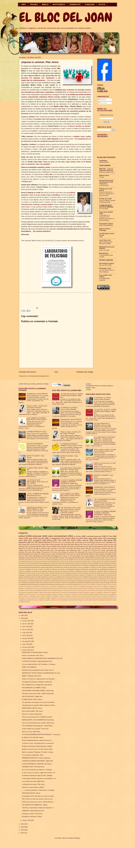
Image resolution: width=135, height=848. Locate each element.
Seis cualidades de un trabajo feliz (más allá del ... (37, 684)
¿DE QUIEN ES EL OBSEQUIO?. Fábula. (35, 805)
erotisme (68, 594)
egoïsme (71, 561)
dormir (71, 586)
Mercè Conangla (67, 548)
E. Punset (84, 550)
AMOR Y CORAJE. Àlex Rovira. (32, 676)
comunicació (34, 544)
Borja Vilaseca (75, 544)
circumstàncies (54, 561)
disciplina (60, 586)
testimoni (95, 599)
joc (114, 577)
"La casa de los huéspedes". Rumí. (33, 755)
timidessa (102, 599)
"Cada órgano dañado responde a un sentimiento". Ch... (39, 778)
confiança (104, 548)
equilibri (82, 586)
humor (104, 573)
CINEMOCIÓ (75, 4)
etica (100, 586)
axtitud (80, 592)
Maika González (29, 577)
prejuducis (55, 575)
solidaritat (68, 542)
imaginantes (73, 550)
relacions (40, 538)
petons (99, 598)
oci (71, 598)
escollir (92, 573)
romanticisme (113, 588)
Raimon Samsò (32, 559)
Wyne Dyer (87, 584)
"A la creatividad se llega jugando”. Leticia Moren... (38, 725)
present (82, 546)
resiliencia (84, 563)
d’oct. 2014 (26, 626)
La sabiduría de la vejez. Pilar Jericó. (33, 784)
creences (85, 540)
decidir (20, 571)
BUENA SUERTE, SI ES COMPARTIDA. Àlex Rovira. (38, 720)
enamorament (100, 552)
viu (95, 575)
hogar (38, 596)
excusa (65, 582)
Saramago (29, 592)
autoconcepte (80, 581)
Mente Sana (39, 581)
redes (30, 561)
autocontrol (64, 592)
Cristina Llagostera (89, 556)
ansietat (38, 577)
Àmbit (65, 544)
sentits (31, 590)
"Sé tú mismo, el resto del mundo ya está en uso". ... (38, 799)
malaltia (21, 550)
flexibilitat (87, 582)
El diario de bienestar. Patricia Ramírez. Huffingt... (37, 746)
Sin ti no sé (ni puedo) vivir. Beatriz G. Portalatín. (37, 769)
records (71, 571)
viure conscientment (57, 536)
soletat (36, 554)
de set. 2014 (26, 629)
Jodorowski (22, 559)
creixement (113, 563)
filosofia (50, 565)
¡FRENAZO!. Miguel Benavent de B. (33, 810)
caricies (51, 577)
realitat (47, 569)
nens (76, 559)
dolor (81, 573)
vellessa (112, 571)
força (91, 577)
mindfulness (112, 596)
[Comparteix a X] (26, 311)
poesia (64, 571)
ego (112, 548)
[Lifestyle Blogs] (66, 385)
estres (95, 586)
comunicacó (43, 586)
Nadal (111, 556)
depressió (28, 567)
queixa (79, 565)
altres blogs (88, 538)
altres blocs (81, 558)
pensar (58, 588)
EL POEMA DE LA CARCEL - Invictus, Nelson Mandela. (69, 408)
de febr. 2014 (26, 650)
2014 (22, 618)
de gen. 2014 (26, 820)
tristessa (44, 561)
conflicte (108, 565)
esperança (36, 571)
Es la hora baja (103, 208)
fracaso (107, 594)
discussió (91, 558)
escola (99, 567)
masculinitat (69, 559)
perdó (63, 588)
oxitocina (82, 598)
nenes (27, 598)
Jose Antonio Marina (43, 573)
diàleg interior (112, 554)
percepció (101, 554)
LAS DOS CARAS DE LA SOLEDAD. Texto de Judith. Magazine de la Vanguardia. (102, 425)
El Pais (80, 584)
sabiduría (64, 599)
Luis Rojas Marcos (90, 590)
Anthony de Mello (109, 558)
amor (30, 538)
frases (100, 538)
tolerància (108, 599)
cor (49, 586)
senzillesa (92, 571)
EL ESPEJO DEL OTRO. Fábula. (32, 699)
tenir (49, 590)
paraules (55, 579)
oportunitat (47, 588)
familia (49, 559)
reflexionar (86, 565)
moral (41, 588)
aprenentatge (43, 563)
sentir (50, 567)
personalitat (70, 588)
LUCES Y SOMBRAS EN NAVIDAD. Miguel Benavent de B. (38, 494)
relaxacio (60, 584)
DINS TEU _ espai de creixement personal (106, 169)
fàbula (20, 596)
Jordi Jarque (72, 567)
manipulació (29, 588)
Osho (105, 590)
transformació (98, 546)
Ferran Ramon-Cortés (101, 544)
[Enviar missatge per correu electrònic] (36, 308)
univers (114, 599)
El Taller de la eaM (105, 199)
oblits (29, 584)
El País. (74, 590)
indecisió (114, 582)
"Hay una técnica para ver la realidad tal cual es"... (37, 717)
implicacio (57, 565)
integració (68, 596)
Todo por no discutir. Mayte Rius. (32, 714)
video (25, 540)
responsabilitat (104, 588)
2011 (22, 830)
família (97, 594)
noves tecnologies (45, 575)
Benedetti (101, 575)
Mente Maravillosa (24, 554)
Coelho (30, 556)
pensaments (98, 561)
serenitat (61, 569)
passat (53, 588)
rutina (85, 579)
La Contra (77, 536)
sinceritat (56, 567)
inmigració (55, 596)
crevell (32, 594)
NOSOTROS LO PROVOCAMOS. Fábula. (35, 652)
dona (66, 586)
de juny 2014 (26, 638)
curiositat (22, 582)
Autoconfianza (67, 590)
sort (69, 584)
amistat (24, 544)
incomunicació (69, 563)
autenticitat (101, 565)
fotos (96, 577)
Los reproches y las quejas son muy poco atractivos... (39, 702)
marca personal (87, 596)
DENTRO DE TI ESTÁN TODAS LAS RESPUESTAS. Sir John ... (42, 673)
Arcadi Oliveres (23, 581)
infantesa (56, 559)
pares (99, 558)
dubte (37, 582)
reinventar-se (54, 548)
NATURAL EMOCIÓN (106, 260)
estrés (49, 556)
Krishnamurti (81, 590)
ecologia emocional (67, 552)
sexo (61, 575)
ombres (76, 598)
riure (91, 563)
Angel (100, 237)
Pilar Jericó (58, 542)
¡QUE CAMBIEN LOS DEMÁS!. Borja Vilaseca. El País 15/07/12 (37, 418)
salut (29, 552)
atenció (45, 577)
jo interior (21, 569)
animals (63, 581)
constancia (104, 581)
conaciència (106, 592)
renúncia (58, 599)
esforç (39, 558)
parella (110, 540)
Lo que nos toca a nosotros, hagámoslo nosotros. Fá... (39, 772)
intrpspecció (21, 588)
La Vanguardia (54, 538)
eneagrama (28, 571)
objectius (92, 554)
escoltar (60, 563)
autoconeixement (106, 559)
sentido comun (23, 590)
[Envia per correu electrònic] (22, 311)
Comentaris (103, 103)
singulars (106, 561)
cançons (52, 563)
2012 (22, 827)
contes (21, 538)
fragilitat (113, 594)
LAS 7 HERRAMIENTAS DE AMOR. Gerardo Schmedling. (105, 500)
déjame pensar (104, 175)
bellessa (99, 584)
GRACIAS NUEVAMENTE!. (35, 444)
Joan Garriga (104, 563)
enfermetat (80, 552)
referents (41, 599)
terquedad (54, 590)
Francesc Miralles (51, 546)
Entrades (103, 99)
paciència (57, 571)
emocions (37, 536)
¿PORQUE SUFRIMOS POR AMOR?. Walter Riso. (37, 761)
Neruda (47, 581)
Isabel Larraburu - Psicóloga (105, 229)
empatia (31, 558)
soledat (99, 571)
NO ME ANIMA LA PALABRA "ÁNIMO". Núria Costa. (38, 690)
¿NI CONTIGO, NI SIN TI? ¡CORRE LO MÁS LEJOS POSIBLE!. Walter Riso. (71, 395)
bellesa (93, 584)
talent (44, 590)
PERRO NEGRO (104, 162)
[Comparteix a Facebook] (28, 311)
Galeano (78, 569)
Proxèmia (22, 592)
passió (41, 569)
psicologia (72, 565)
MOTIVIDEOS (59, 4)
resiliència (78, 571)
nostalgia (41, 598)
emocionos (36, 565)
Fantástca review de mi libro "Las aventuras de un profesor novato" (106, 193)
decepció (48, 594)
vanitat (21, 601)
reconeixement (52, 584)
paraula (88, 598)
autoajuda (71, 558)
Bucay (31, 548)
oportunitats (76, 556)
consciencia (98, 540)
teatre (90, 599)
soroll (85, 599)
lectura (79, 596)
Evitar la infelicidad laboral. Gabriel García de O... (37, 740)
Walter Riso (112, 542)
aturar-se (66, 556)
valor (107, 579)
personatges (111, 538)
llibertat (78, 561)
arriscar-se (42, 559)
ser (65, 584)
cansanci (114, 584)
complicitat (98, 592)
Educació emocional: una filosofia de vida (106, 181)
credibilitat (21, 594)
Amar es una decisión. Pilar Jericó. (33, 655)
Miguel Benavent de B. (98, 542)
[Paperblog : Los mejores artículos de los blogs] (57, 385)
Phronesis (94, 550)
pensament (56, 544)
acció (79, 567)
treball (96, 563)
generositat (95, 582)
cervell (77, 542)
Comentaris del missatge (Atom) (39, 376)
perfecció (62, 579)
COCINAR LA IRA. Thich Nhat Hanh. (33, 766)
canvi (59, 540)
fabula (34, 567)
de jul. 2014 (26, 635)
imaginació (112, 567)
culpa (114, 559)
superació (22, 546)
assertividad (71, 581)
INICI (23, 4)
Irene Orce (86, 544)
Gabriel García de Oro (92, 559)
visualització (22, 573)
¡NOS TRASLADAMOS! (106, 225)
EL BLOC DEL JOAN (65, 17)
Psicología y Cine (105, 268)
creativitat (63, 546)
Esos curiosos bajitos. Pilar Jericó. (32, 711)
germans (26, 596)
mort (37, 579)
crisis (38, 594)
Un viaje (101, 177)
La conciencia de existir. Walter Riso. (33, 781)
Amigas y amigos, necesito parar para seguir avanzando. (37, 406)
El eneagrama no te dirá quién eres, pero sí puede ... (38, 796)
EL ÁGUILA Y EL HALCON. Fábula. (33, 737)
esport (43, 571)
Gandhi (108, 575)
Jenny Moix (109, 546)
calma (104, 584)
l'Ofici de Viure (22, 579)
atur (63, 558)
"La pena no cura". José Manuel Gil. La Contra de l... (38, 743)
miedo (105, 596)
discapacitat (30, 582)
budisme (86, 592)
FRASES (34, 4)
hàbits (105, 586)
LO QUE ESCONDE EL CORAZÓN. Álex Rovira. (37, 764)
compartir (93, 567)
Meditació (93, 565)
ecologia (37, 552)
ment (100, 596)
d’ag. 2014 (25, 632)
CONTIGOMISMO (104, 165)
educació (85, 542)
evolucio (58, 582)
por (112, 544)
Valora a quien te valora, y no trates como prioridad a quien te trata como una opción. (105, 451)
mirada (85, 561)
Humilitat (31, 581)
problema (85, 588)
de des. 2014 (26, 621)
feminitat (43, 565)
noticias (61, 598)
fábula (105, 567)
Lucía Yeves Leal (105, 240)
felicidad (80, 582)
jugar (74, 596)
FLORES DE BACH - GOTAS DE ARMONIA (106, 206)
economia (44, 582)
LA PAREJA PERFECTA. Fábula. (37, 431)
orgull (42, 579)
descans (54, 586)
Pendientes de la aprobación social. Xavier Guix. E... (38, 670)
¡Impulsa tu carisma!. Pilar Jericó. (32, 813)
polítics (43, 584)
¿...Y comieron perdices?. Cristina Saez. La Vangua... (38, 790)
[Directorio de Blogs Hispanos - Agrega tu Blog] (101, 387)
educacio (51, 582)
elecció (76, 586)
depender (68, 573)
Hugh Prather (45, 544)
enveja (75, 577)
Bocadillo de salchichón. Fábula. (32, 816)
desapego (23, 565)
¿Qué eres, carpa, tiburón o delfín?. (33, 787)
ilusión (102, 582)
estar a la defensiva (83, 594)
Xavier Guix (73, 546)
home (43, 596)
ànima (26, 601)
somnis (111, 552)
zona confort (64, 567)
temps (52, 550)
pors (23, 556)
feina (102, 594)
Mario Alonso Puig (82, 548)
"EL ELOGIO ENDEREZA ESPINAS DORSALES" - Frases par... (41, 734)
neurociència (34, 598)
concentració (95, 581)
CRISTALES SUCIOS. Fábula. (31, 793)
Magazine (57, 556)
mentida (50, 571)
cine (77, 538)
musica (35, 569)
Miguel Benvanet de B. (57, 573)
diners (75, 573)
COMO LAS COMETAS (29, 667)
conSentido (103, 160)
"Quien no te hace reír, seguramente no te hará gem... (39, 679)
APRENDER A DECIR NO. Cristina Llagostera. (36, 758)
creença (27, 594)
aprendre (34, 563)
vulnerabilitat (69, 569)
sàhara (105, 571)
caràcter (92, 592)
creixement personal (93, 536)
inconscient (111, 573)
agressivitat (94, 569)
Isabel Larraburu (46, 554)
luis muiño (64, 565)
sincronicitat (100, 579)
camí (109, 584)
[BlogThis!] (24, 311)
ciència (55, 552)
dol (64, 577)
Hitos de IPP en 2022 (105, 265)
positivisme (30, 599)
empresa (69, 577)
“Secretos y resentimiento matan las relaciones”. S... (38, 807)
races (36, 599)
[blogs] (88, 389)
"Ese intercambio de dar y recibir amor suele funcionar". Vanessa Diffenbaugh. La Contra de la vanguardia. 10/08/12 (70, 510)
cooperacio (112, 569)
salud (70, 599)
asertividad (58, 554)
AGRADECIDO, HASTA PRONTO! (37, 394)
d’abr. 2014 (26, 644)
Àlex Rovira (71, 540)
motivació (22, 552)
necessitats (21, 598)
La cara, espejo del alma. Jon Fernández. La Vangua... (39, 664)
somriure (74, 575)
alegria (41, 592)
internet (45, 567)
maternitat (35, 575)
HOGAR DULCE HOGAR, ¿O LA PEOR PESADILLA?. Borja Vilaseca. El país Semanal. (37, 509)
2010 (22, 833)
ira (62, 559)
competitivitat (102, 569)
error (80, 577)
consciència (31, 546)
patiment (47, 552)
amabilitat (85, 567)
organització (36, 584)
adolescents (39, 556)
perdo (77, 563)
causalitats (58, 577)
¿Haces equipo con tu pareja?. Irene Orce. (35, 728)
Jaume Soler (31, 550)
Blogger (77, 838)
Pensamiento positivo (106, 263)
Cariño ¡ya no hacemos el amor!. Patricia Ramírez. (38, 802)
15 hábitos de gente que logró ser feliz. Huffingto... (38, 775)
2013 (22, 824)
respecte (37, 561)
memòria (95, 596)
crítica (22, 567)
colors (21, 586)
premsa (68, 538)
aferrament (42, 550)
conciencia (63, 561)
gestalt (98, 573)
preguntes (70, 579)
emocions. (61, 594)
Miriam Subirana (41, 548)
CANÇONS (89, 4)
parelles (94, 598)
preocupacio (78, 579)
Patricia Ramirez (112, 590)
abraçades (22, 558)
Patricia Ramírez (44, 542)
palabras (48, 579)
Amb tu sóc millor (104, 250)
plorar (76, 588)
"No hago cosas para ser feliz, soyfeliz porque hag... (38, 693)
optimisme (55, 558)
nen (91, 561)
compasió (27, 586)
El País (109, 536)
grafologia (32, 596)
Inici (56, 372)
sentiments (54, 569)
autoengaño (61, 550)
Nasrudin (99, 590)
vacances (82, 575)
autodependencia (73, 592)
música (90, 552)
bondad (88, 581)
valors (22, 563)
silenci (74, 599)
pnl (80, 588)
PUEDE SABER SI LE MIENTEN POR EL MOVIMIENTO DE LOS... (42, 658)
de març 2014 (27, 647)
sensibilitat (92, 579)
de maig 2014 (26, 641)
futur (101, 577)
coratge (113, 592)
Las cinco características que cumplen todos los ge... (38, 723)
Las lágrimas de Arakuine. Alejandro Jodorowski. (37, 682)
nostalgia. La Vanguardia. (52, 598)
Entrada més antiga (85, 372)
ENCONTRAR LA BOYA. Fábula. (32, 708)
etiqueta (92, 594)
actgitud (36, 592)
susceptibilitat (37, 590)
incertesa (23, 561)
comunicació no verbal (73, 554)
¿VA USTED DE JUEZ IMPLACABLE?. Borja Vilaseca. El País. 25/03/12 (37, 481)
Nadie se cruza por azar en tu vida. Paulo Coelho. (37, 749)
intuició (46, 558)
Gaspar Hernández (107, 550)
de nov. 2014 (26, 623)
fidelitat (86, 577)
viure (28, 563)
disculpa (55, 594)
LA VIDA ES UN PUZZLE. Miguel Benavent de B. (37, 661)
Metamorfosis (103, 253)
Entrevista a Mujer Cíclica (106, 172)
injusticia (49, 596)
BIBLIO (45, 4)
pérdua (97, 588)
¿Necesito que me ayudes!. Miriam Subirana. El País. (38, 705)
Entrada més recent (27, 372)
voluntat (75, 584)
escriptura (74, 594)
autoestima (23, 542)
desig (29, 565)
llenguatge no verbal (24, 575)
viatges (60, 590)
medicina (31, 579)
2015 (22, 615)
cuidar (42, 594)
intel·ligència (107, 577)
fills (84, 554)
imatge (107, 582)
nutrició (67, 598)
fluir (39, 567)
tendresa (114, 561)
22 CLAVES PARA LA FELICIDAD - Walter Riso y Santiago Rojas (71, 469)
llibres (40, 546)
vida (89, 546)
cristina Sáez (113, 581)
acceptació (37, 540)
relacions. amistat (50, 599)
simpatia (80, 599)
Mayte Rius (85, 569)
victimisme (90, 575)
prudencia (91, 588)
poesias (110, 598)
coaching (95, 548)
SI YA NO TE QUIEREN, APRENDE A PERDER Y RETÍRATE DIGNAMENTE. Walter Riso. (71, 481)
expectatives (72, 582)
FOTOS (102, 4)
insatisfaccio (112, 586)
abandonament (55, 581)
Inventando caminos (106, 223)
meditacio (28, 569)
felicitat (49, 540)
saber (85, 571)
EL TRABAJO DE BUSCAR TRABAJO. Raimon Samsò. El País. (71, 444)
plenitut (104, 598)
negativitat (23, 584)
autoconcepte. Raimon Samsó (52, 592)
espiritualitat (89, 586)
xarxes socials (31, 573)
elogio (86, 573)
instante (62, 596)
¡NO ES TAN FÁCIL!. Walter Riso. (32, 696)
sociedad (67, 575)
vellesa (113, 579)
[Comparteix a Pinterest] (30, 311)
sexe (82, 559)
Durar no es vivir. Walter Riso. (31, 731)
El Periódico (102, 556)
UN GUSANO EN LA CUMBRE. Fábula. (34, 687)
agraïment (22, 548)
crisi (32, 542)
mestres (36, 588)
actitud (22, 536)
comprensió (35, 586)
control (114, 565)
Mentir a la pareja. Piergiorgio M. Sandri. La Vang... (38, 752)
